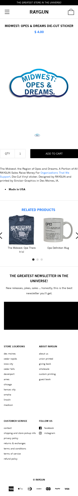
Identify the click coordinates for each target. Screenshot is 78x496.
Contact (8, 428)
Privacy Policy (11, 438)
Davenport (9, 374)
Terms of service (12, 453)
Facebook (49, 428)
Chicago (8, 384)
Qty (7, 153)
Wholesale (44, 368)
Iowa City (8, 363)
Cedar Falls (9, 368)
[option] (39, 135)
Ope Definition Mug (58, 247)
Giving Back (45, 363)
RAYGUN (40, 479)
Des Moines (10, 353)
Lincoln (7, 399)
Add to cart (54, 153)
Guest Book (45, 379)
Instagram (49, 433)
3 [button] (42, 259)
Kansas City (10, 389)
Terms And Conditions (15, 448)
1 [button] (33, 259)
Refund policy (10, 458)
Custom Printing (47, 374)
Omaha (7, 394)
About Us (43, 353)
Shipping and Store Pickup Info (20, 433)
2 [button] (37, 259)
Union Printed (46, 358)
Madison (8, 405)
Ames (6, 379)
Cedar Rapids (10, 358)
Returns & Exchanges (15, 443)
